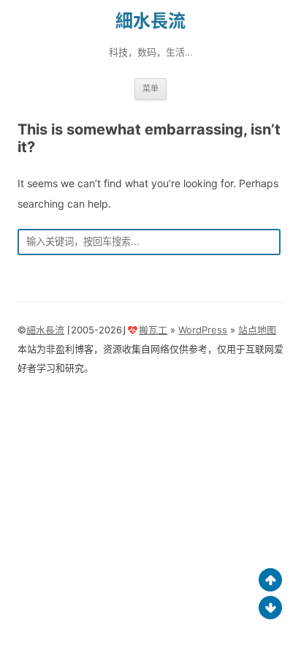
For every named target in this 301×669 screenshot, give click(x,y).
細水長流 (150, 20)
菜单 (150, 88)
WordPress (202, 330)
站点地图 (257, 330)
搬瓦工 (153, 330)
